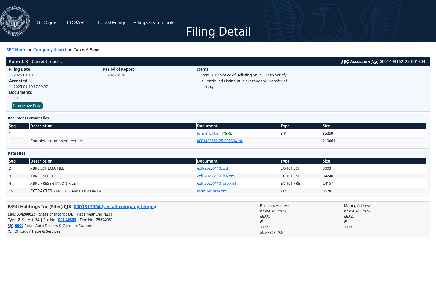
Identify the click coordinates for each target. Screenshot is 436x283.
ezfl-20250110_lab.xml (216, 176)
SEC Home (17, 49)
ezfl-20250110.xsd (212, 168)
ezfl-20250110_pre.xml (216, 183)
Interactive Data (27, 105)
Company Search (50, 49)
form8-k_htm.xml (212, 191)
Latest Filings (112, 22)
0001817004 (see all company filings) (115, 206)
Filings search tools (153, 22)
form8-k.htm (208, 133)
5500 (19, 225)
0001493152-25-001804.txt (220, 140)
